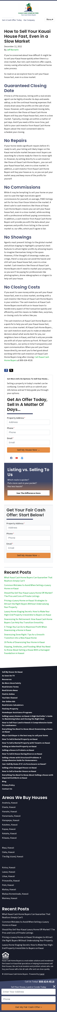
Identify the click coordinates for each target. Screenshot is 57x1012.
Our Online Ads (8, 701)
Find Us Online (8, 694)
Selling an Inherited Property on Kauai (19, 746)
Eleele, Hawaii (8, 807)
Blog (4, 781)
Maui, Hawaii (8, 847)
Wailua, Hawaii (9, 889)
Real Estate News (10, 690)
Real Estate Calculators (13, 705)
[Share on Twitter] (11, 370)
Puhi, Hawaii (8, 885)
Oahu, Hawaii (8, 852)
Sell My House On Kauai (12, 672)
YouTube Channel (9, 697)
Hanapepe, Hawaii (10, 820)
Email (10, 438)
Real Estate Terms (10, 687)
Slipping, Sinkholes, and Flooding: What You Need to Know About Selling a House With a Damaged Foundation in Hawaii (27, 650)
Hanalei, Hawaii (9, 811)
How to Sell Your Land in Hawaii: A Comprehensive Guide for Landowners (27, 724)
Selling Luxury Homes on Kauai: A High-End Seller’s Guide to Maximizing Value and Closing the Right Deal (27, 717)
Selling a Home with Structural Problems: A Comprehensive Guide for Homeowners (21, 759)
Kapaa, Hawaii (8, 829)
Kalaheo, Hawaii (9, 824)
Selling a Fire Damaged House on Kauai (19, 767)
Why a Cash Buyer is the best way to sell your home (25, 735)
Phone (11, 428)
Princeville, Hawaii (11, 880)
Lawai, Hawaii (8, 871)
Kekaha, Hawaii (9, 833)
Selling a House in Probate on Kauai (18, 750)
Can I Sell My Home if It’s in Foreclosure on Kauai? (24, 764)
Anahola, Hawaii (9, 802)
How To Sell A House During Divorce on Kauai (22, 754)
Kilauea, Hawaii (9, 837)
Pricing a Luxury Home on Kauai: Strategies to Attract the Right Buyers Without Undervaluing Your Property (26, 604)
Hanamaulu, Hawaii (11, 815)
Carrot (41, 974)
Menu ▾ (49, 19)
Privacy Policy (8, 785)
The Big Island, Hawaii (12, 856)
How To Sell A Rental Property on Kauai (19, 739)
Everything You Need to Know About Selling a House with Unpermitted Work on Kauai (27, 776)
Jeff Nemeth (13, 49)
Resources (7, 679)
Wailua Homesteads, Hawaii (15, 893)
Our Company (29, 20)
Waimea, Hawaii (9, 898)
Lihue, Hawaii (8, 876)
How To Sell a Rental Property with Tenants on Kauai (26, 743)
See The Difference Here (28, 493)
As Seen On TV (8, 675)
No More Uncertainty (11, 683)
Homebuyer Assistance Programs (17, 712)
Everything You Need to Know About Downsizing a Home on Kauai (27, 730)
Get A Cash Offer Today (12, 20)
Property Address (16, 418)
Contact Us (7, 789)
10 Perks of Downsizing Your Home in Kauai (24, 642)
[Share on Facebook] (6, 370)
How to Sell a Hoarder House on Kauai (19, 771)
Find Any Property (10, 708)
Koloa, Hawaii (8, 867)
